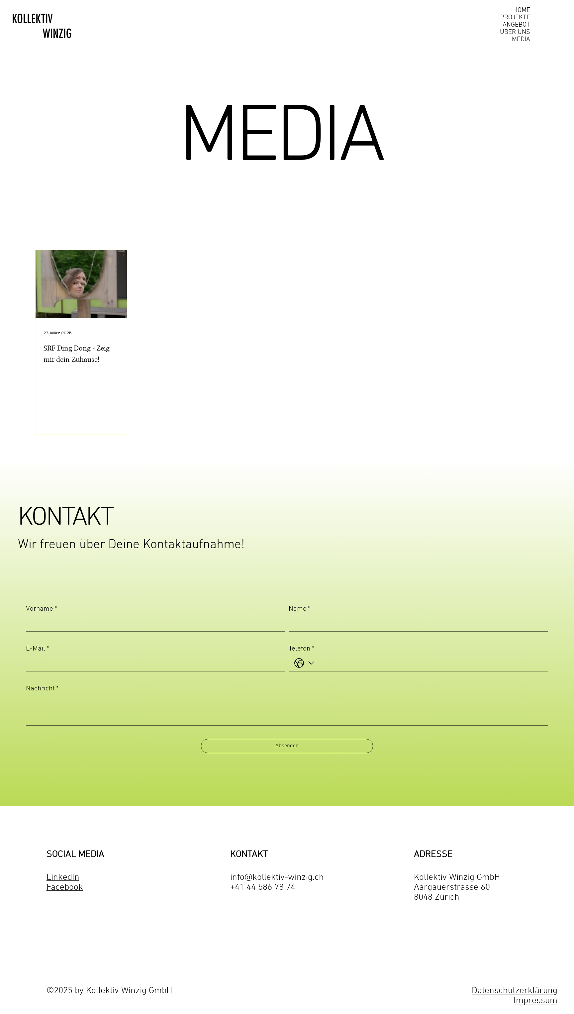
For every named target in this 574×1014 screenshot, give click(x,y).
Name (299, 609)
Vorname (41, 609)
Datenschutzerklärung (514, 990)
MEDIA (521, 39)
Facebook (65, 887)
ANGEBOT (516, 25)
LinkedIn (63, 877)
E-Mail (37, 649)
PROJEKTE (515, 17)
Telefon (301, 649)
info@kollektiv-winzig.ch (277, 877)
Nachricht (42, 688)
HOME (521, 10)
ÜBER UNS (515, 32)
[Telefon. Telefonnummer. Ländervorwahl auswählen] (304, 663)
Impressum (535, 1000)
